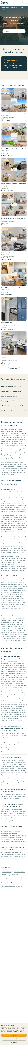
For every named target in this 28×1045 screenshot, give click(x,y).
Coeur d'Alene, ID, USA (17, 874)
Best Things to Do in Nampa (8, 886)
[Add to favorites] (25, 90)
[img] (8, 90)
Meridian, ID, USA (6, 878)
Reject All (14, 1039)
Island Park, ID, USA (6, 871)
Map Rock (20, 886)
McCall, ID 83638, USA (19, 871)
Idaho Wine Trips (6, 890)
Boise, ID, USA (5, 874)
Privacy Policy (19, 1031)
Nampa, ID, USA (17, 878)
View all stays (14, 368)
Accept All (14, 1035)
